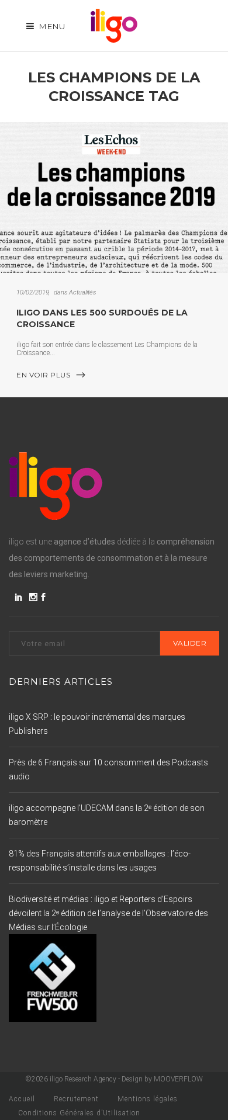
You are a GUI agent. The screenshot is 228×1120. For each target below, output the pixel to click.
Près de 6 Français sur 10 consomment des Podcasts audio (108, 769)
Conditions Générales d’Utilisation (79, 1113)
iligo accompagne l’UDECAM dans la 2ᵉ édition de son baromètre (107, 815)
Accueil (22, 1099)
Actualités (82, 292)
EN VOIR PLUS (43, 374)
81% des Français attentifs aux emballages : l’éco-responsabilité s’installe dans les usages (100, 860)
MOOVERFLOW (178, 1079)
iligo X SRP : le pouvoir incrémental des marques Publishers (97, 724)
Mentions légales (148, 1099)
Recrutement (76, 1099)
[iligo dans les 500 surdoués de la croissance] (114, 197)
